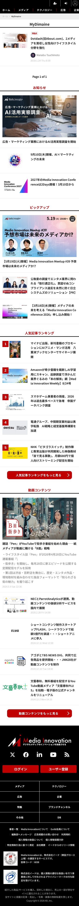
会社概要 (40, 845)
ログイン (20, 769)
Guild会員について (60, 829)
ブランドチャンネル (59, 807)
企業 (59, 796)
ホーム (6, 10)
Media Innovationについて (34, 829)
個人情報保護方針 (54, 839)
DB (59, 817)
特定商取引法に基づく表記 (20, 845)
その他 (19, 817)
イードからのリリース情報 (61, 845)
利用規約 (65, 834)
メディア (23, 10)
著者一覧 (13, 829)
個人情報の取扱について (30, 839)
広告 (63, 10)
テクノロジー (44, 10)
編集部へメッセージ (22, 834)
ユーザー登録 (58, 769)
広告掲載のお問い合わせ (46, 834)
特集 (19, 807)
